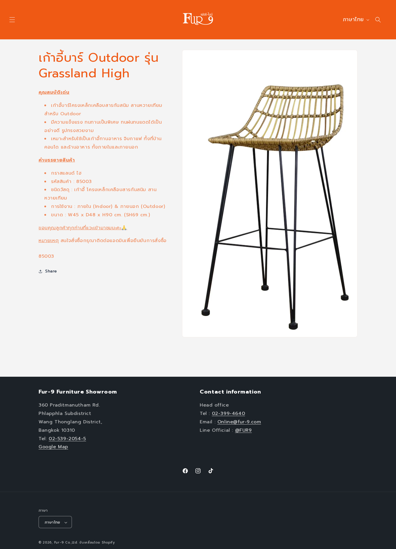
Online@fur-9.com (239, 421)
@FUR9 (243, 430)
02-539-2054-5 (67, 438)
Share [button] (51, 271)
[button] (12, 19)
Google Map (53, 446)
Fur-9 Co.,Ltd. (66, 542)
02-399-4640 (228, 413)
